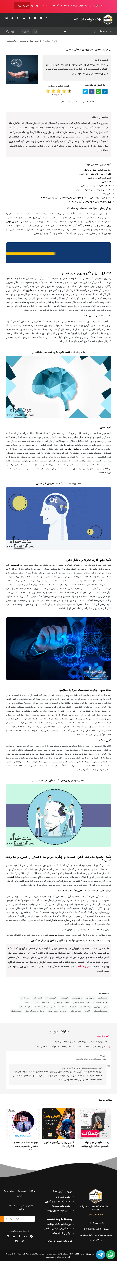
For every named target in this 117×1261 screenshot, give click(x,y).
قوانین (19, 1195)
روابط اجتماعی (71, 449)
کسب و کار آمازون (83, 966)
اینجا (45, 1046)
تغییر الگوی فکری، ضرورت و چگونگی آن (51, 352)
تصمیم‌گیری (32, 290)
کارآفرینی (61, 940)
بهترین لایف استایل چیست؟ (58, 1210)
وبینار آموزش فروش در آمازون (57, 1229)
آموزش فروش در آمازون (42, 940)
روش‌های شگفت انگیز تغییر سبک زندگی (51, 780)
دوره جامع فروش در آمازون (59, 1241)
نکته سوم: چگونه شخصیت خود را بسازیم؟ (93, 189)
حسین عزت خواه (90, 940)
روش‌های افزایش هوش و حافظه (97, 170)
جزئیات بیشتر (22, 5)
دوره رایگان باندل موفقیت (59, 1224)
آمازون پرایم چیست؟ (61, 1206)
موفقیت (52, 935)
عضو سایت (84, 1046)
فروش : (96, 1229)
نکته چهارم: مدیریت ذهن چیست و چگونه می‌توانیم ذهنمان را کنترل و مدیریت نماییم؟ (75, 197)
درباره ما (22, 1191)
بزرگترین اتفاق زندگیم (61, 1233)
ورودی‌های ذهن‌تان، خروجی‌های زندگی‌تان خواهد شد (89, 201)
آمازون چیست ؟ (63, 1197)
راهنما (32, 1191)
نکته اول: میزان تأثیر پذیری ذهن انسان (95, 174)
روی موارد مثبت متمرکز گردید (59, 920)
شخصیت (14, 565)
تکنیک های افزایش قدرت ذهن (50, 483)
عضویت (25, 31)
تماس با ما (9, 1191)
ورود (35, 31)
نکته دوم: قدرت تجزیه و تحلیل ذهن (96, 185)
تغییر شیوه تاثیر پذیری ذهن (99, 178)
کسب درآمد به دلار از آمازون (58, 1201)
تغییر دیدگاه (106, 193)
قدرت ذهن (106, 181)
